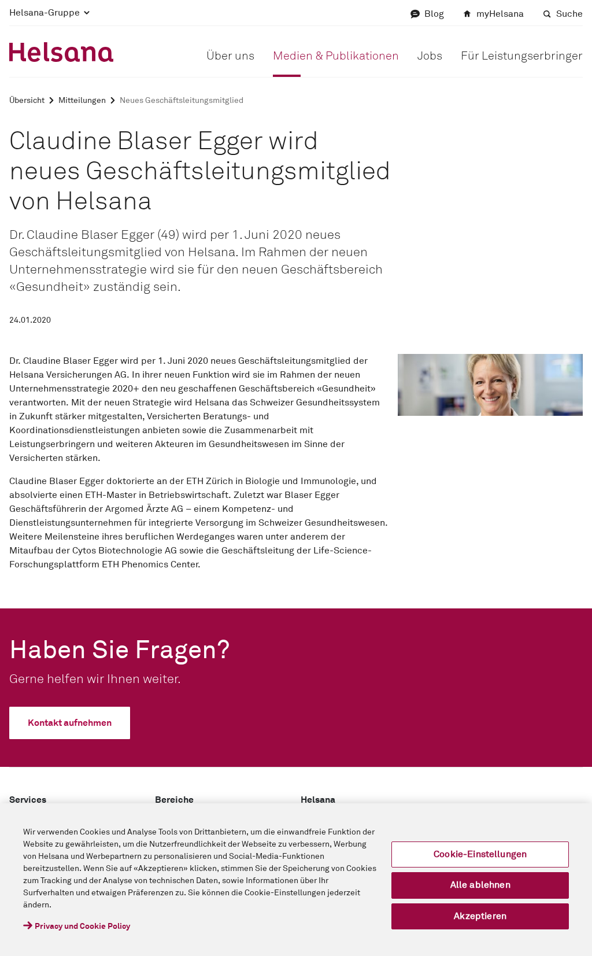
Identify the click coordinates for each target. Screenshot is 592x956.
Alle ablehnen (480, 884)
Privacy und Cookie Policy (82, 926)
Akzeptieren (480, 916)
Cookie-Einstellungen (480, 854)
